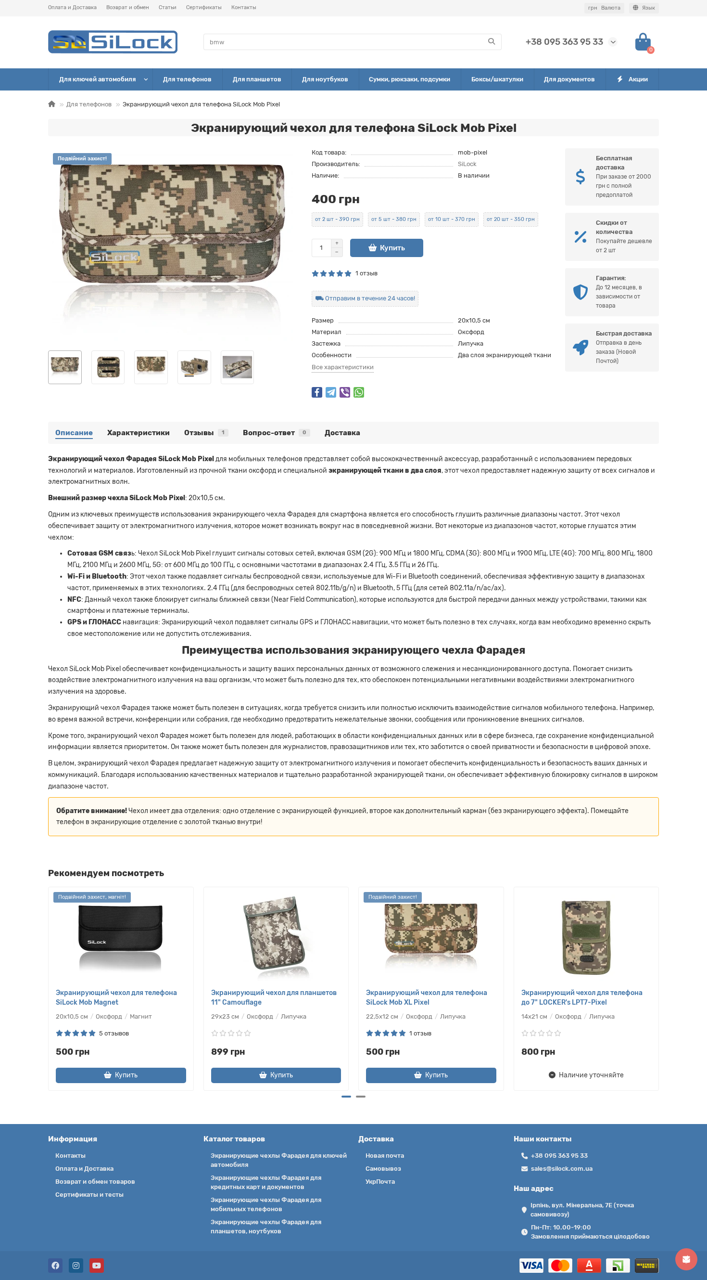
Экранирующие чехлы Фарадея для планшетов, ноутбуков (266, 1226)
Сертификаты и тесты (89, 1194)
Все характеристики (343, 367)
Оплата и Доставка (72, 7)
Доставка (342, 432)
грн (604, 8)
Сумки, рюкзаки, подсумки (409, 79)
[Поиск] (491, 42)
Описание (74, 432)
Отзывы (204, 432)
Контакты (243, 7)
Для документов (569, 79)
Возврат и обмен (127, 7)
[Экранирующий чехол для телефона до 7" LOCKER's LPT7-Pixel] (586, 937)
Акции (638, 79)
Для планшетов (257, 79)
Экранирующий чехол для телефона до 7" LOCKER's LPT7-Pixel (582, 998)
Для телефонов (187, 79)
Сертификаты (204, 7)
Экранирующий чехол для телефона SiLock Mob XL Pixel (426, 998)
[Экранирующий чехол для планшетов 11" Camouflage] (276, 937)
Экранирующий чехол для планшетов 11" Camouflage (274, 998)
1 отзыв (365, 273)
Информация (72, 1139)
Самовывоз (383, 1168)
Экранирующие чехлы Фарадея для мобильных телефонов (266, 1204)
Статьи (168, 7)
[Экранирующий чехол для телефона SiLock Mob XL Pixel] (431, 937)
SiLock (467, 164)
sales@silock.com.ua (562, 1168)
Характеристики (138, 432)
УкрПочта (380, 1181)
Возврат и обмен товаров (95, 1181)
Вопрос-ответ (274, 432)
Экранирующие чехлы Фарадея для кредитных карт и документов (266, 1182)
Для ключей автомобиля (97, 79)
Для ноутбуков (325, 79)
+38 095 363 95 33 (564, 42)
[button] (49, 987)
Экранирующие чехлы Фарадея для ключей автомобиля (279, 1160)
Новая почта (385, 1155)
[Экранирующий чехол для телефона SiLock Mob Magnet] (121, 937)
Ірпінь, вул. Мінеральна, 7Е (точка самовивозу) (582, 1210)
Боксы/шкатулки (497, 79)
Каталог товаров (234, 1139)
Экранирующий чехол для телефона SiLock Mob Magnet (116, 998)
